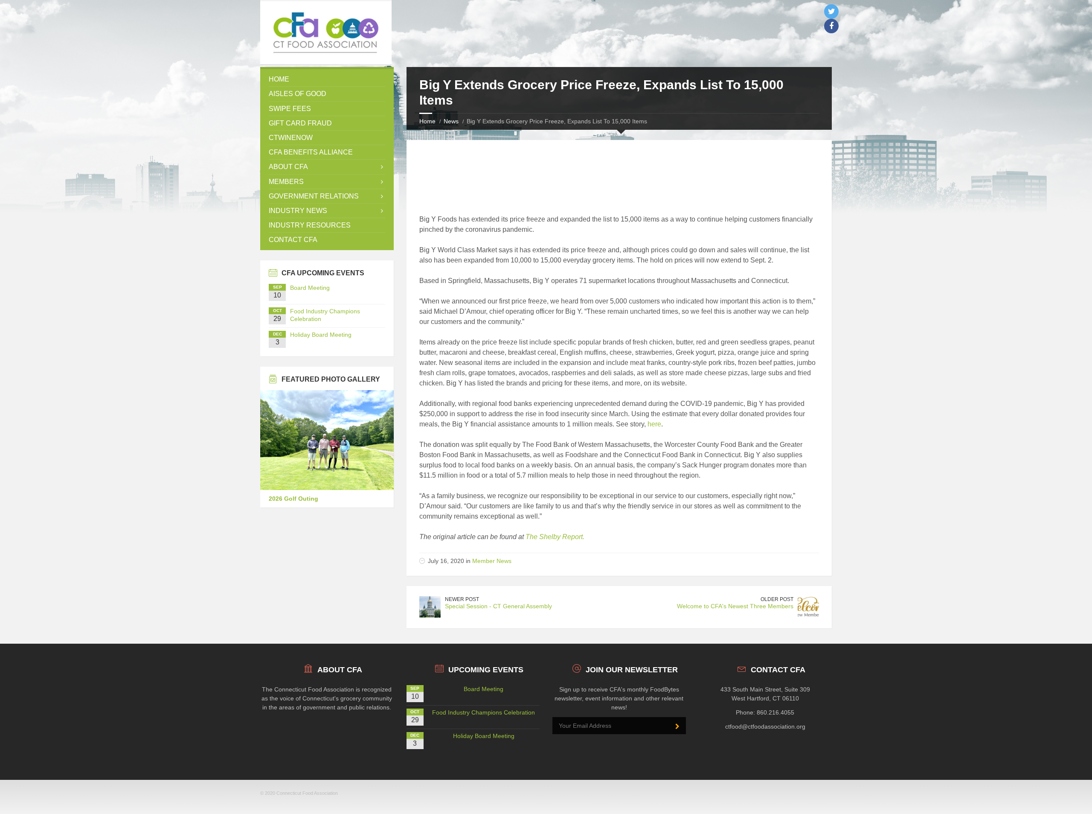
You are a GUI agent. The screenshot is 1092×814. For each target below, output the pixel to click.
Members (286, 181)
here (654, 424)
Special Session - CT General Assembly (498, 606)
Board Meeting (310, 287)
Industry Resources (310, 225)
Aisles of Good (297, 93)
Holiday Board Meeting (320, 334)
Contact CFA (293, 239)
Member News (491, 560)
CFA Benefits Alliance (311, 152)
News (451, 121)
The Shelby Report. (555, 536)
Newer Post (462, 599)
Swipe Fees (290, 108)
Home (427, 121)
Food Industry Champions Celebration (483, 712)
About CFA (288, 166)
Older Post (777, 599)
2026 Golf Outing (293, 498)
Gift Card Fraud (300, 123)
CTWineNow (291, 137)
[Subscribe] (677, 726)
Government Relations (314, 196)
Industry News (298, 210)
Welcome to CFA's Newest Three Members (735, 606)
